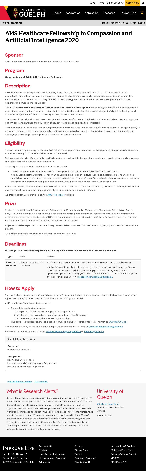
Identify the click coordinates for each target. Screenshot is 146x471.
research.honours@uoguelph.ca (63, 331)
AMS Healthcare (56, 194)
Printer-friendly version (19, 381)
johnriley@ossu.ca (94, 331)
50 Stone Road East (108, 403)
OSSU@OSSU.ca (117, 321)
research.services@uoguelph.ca (95, 276)
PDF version (41, 381)
